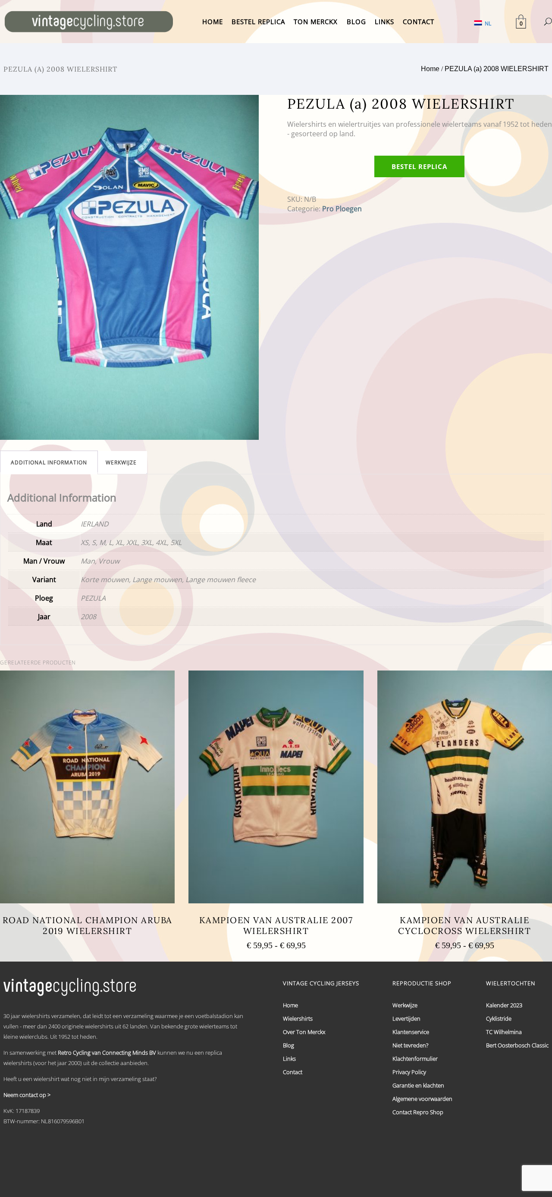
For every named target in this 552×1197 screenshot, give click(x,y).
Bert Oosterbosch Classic (517, 1045)
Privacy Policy (409, 1072)
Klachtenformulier (415, 1058)
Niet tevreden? (410, 1045)
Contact (292, 1072)
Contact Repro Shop (417, 1112)
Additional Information (49, 462)
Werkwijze (121, 462)
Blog (288, 1045)
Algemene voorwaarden (422, 1099)
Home (430, 68)
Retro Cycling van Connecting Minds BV (107, 1052)
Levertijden (406, 1018)
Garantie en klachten (418, 1085)
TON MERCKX (316, 21)
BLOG (356, 21)
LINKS (384, 21)
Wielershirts (298, 1018)
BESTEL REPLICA (258, 21)
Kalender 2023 (504, 1005)
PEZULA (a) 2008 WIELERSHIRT (497, 68)
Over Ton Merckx (304, 1032)
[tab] (49, 462)
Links (289, 1058)
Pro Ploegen (342, 208)
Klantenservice (410, 1032)
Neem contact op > (26, 1095)
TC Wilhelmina (504, 1032)
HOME (212, 21)
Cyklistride (498, 1018)
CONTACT (418, 21)
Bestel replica (419, 166)
